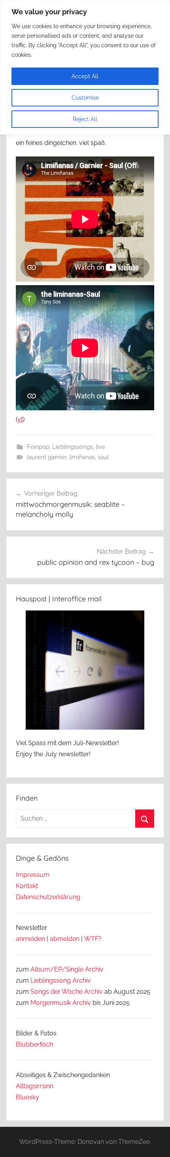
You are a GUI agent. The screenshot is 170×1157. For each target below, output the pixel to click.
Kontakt (27, 886)
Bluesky (27, 1097)
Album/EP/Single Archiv (67, 969)
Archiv (81, 980)
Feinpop (38, 446)
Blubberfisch (34, 1044)
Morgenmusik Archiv (60, 1002)
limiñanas (82, 457)
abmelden (64, 939)
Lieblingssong (50, 980)
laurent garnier (46, 457)
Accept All (85, 76)
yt (20, 419)
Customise (85, 98)
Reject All (85, 119)
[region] (85, 67)
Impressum (32, 875)
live (100, 446)
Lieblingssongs (72, 446)
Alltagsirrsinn (34, 1086)
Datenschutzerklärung (48, 897)
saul (103, 457)
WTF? (93, 939)
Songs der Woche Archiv (66, 991)
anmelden (30, 939)
